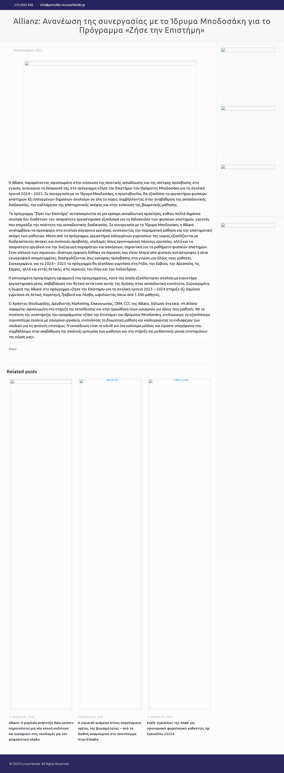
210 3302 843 (23, 5)
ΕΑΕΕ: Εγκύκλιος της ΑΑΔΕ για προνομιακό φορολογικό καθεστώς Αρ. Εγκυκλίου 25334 (178, 728)
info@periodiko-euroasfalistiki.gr (62, 5)
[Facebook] (260, 5)
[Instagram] (272, 5)
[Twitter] (266, 5)
